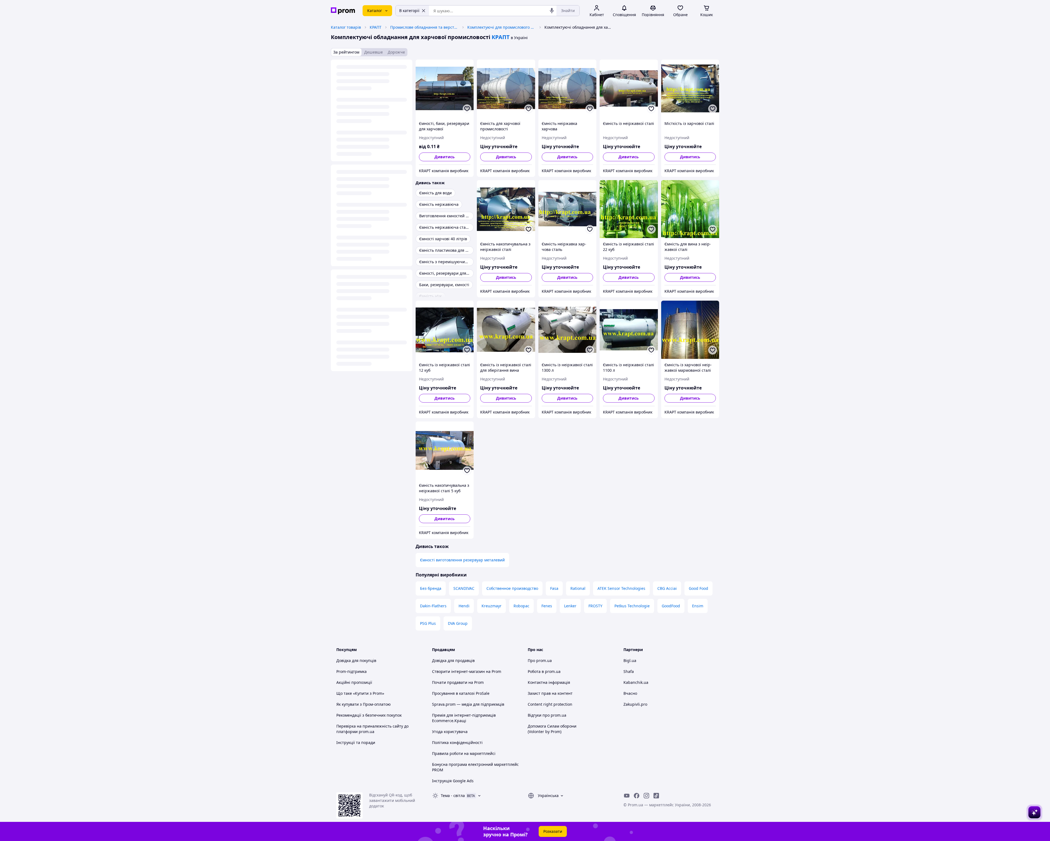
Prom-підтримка (351, 671)
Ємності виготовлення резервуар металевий (462, 559)
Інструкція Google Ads (453, 780)
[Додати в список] (467, 108)
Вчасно (630, 693)
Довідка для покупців (356, 660)
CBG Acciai (667, 588)
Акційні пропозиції (354, 682)
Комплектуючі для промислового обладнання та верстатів (501, 27)
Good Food (698, 588)
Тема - (453, 795)
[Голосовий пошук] (551, 10)
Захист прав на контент (550, 693)
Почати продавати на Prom (458, 682)
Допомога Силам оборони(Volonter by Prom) (552, 728)
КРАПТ (375, 27)
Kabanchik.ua (635, 682)
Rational (577, 588)
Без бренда (430, 588)
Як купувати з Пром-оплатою (363, 704)
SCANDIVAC (463, 588)
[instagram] (646, 795)
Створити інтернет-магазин (458, 671)
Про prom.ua (540, 660)
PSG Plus (428, 623)
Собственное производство (512, 588)
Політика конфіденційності (457, 742)
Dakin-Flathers (433, 605)
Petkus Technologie (632, 605)
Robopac (521, 605)
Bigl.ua (629, 660)
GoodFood (671, 605)
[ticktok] (656, 795)
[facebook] (636, 795)
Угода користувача (450, 731)
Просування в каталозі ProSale (460, 693)
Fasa (554, 588)
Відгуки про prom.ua (547, 715)
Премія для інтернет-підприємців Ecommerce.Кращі (464, 718)
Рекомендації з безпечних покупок (369, 715)
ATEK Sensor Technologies (621, 588)
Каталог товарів (346, 27)
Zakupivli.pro (635, 704)
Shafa (628, 671)
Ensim (697, 605)
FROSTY (595, 605)
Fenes (546, 605)
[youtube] (626, 795)
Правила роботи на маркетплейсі (463, 753)
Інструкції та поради (355, 742)
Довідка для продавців (453, 660)
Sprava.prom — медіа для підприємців (468, 704)
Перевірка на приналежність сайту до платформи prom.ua (372, 728)
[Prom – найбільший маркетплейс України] (343, 10)
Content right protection (550, 704)
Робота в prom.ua (544, 671)
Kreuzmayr (491, 605)
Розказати (552, 831)
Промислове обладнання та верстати (424, 27)
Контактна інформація (549, 682)
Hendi (464, 605)
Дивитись (444, 156)
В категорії (409, 10)
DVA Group (458, 623)
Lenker (570, 605)
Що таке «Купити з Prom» (360, 693)
